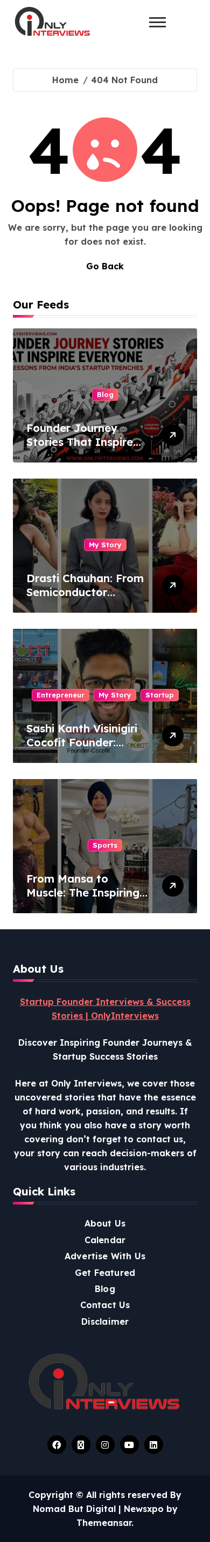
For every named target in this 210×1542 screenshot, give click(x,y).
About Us (105, 1223)
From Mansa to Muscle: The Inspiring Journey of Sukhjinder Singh (84, 899)
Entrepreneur (61, 695)
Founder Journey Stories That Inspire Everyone (79, 441)
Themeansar (103, 1522)
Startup (159, 695)
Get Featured (105, 1272)
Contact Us (105, 1304)
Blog (105, 394)
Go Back (105, 266)
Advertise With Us (105, 1256)
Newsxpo (144, 1508)
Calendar (105, 1240)
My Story (105, 544)
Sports (105, 845)
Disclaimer (105, 1321)
